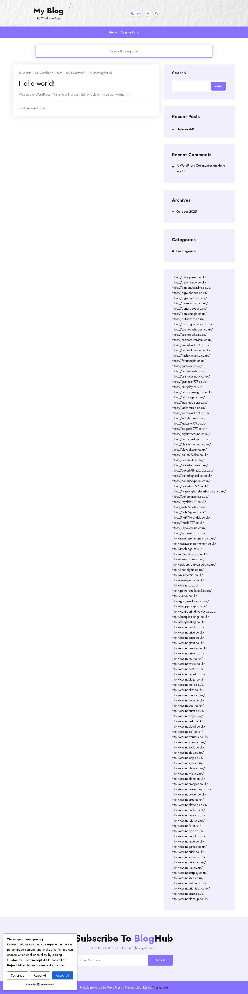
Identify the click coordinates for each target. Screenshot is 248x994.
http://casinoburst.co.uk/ (188, 711)
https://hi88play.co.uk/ (187, 387)
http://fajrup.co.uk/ (184, 596)
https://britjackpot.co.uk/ (188, 319)
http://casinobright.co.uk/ (188, 836)
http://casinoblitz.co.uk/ (187, 690)
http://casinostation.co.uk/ (189, 883)
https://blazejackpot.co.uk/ (190, 303)
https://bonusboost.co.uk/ (189, 308)
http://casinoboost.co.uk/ (188, 674)
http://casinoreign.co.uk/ (188, 820)
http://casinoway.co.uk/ (187, 716)
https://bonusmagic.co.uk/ (189, 314)
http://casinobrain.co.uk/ (188, 893)
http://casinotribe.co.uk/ (188, 752)
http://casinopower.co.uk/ (189, 794)
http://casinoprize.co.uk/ (188, 653)
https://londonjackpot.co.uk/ (190, 413)
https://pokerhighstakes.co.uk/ (192, 475)
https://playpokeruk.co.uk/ (189, 449)
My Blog (48, 10)
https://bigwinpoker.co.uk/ (189, 298)
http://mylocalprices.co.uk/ (189, 554)
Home (113, 32)
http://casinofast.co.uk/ (187, 867)
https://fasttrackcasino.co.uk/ (191, 350)
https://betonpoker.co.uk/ (189, 277)
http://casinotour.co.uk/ (187, 658)
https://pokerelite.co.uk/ (188, 460)
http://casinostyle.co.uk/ (188, 878)
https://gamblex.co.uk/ (187, 366)
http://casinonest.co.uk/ (187, 669)
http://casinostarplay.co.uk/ (190, 873)
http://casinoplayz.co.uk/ (188, 768)
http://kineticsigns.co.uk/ (188, 559)
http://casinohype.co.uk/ (188, 841)
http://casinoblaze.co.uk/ (188, 779)
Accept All (63, 975)
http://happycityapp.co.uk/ (189, 606)
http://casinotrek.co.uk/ (187, 731)
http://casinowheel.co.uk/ (189, 742)
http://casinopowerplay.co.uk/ (191, 789)
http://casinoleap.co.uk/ (187, 758)
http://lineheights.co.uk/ (188, 570)
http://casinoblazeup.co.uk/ (190, 899)
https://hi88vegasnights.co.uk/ (192, 392)
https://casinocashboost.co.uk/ (192, 329)
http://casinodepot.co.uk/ (189, 862)
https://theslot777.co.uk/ (188, 523)
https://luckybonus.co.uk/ (189, 418)
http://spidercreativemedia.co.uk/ (194, 564)
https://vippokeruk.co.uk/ (188, 533)
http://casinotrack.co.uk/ (188, 747)
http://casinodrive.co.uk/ (188, 632)
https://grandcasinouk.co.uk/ (191, 376)
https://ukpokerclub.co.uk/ (189, 528)
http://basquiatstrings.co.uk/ (190, 617)
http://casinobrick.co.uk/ (188, 852)
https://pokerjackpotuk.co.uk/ (191, 481)
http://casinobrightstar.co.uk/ (191, 888)
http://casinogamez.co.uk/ (189, 846)
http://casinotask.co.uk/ (187, 721)
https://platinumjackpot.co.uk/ (191, 444)
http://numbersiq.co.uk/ (187, 575)
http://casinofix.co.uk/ (186, 826)
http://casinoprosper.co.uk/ (190, 784)
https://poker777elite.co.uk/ (190, 455)
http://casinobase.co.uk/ (188, 637)
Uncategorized (129, 51)
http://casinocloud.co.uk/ (188, 726)
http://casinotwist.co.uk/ (188, 773)
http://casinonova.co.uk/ (188, 700)
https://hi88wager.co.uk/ (188, 397)
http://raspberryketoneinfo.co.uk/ (194, 538)
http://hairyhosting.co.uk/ (188, 622)
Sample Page (130, 32)
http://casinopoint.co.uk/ (188, 627)
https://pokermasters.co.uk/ (190, 496)
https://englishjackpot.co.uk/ (190, 345)
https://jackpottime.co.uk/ (189, 408)
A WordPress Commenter (194, 165)
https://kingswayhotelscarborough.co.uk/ (199, 491)
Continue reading (30, 108)
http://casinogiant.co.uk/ (188, 643)
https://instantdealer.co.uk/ (190, 402)
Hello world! (37, 83)
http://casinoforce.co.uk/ (188, 695)
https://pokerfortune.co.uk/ (190, 465)
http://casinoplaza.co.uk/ (188, 679)
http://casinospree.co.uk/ (188, 857)
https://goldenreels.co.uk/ (189, 371)
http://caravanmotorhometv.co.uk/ (194, 543)
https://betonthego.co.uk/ (189, 282)
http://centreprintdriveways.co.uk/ (194, 611)
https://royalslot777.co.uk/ (189, 502)
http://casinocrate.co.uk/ (188, 684)
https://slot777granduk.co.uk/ (191, 517)
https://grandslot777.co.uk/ (189, 381)
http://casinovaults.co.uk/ (188, 664)
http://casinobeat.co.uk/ (188, 705)
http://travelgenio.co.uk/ (188, 580)
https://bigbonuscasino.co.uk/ (191, 287)
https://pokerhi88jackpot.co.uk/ (193, 470)
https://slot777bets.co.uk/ (189, 507)
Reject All (40, 975)
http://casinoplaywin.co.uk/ (190, 805)
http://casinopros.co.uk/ (188, 799)
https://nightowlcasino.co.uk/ (191, 434)
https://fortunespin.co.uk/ (189, 361)
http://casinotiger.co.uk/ (188, 763)
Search (179, 72)
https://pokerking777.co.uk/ (190, 486)
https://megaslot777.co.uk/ (189, 428)
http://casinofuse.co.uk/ (187, 831)
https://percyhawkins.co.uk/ (190, 439)
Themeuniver (160, 987)
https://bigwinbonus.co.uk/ (190, 293)
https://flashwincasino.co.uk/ (191, 355)
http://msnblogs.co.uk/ (187, 549)
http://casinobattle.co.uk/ (188, 810)
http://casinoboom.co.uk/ (188, 815)
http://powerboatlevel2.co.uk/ (192, 590)
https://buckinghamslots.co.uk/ (192, 324)
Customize (17, 975)
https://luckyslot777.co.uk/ (189, 423)
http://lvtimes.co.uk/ (185, 585)
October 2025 (186, 211)
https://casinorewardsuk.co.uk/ (192, 340)
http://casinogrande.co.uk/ (189, 648)
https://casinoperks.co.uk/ (189, 334)
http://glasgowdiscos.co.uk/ (190, 601)
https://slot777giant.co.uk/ (189, 512)
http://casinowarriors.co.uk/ (190, 737)
